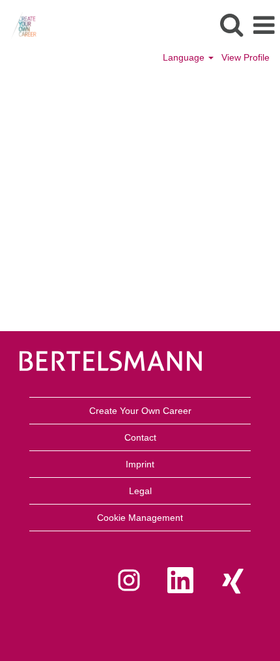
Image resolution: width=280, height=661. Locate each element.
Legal (140, 491)
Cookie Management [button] (140, 517)
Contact (140, 437)
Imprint (140, 464)
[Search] (231, 24)
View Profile (245, 57)
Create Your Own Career (140, 410)
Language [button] (185, 57)
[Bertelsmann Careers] (18, 25)
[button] (263, 25)
